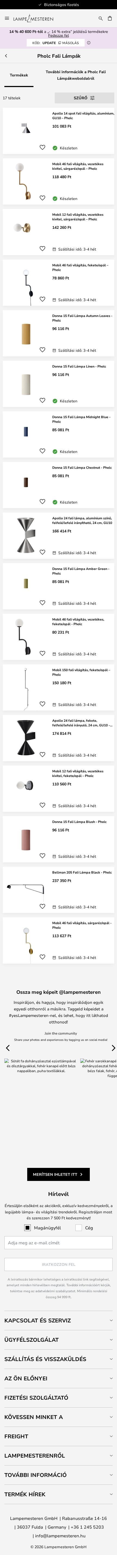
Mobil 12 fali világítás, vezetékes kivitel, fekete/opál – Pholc (77, 773)
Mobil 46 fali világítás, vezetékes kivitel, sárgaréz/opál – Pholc (77, 166)
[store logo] (36, 18)
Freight (16, 1436)
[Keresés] (100, 18)
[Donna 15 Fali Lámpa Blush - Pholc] (58, 839)
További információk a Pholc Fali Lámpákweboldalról (76, 75)
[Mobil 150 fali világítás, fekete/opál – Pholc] (58, 687)
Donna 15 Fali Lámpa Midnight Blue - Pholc (81, 419)
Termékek (19, 75)
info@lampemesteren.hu (60, 1535)
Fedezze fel (58, 35)
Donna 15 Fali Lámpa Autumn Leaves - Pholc (82, 317)
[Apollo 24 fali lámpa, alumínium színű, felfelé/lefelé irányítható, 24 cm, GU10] (58, 536)
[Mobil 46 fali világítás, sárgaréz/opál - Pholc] (58, 940)
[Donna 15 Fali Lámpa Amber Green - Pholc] (58, 586)
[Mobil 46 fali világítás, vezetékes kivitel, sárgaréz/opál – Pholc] (58, 181)
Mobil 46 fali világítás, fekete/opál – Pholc (80, 267)
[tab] (58, 1320)
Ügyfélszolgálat (31, 1339)
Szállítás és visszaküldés (45, 1359)
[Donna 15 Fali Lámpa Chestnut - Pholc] (58, 485)
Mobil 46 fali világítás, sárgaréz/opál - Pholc (82, 925)
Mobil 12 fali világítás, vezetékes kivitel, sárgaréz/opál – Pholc (77, 216)
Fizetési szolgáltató (36, 1397)
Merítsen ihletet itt (55, 1174)
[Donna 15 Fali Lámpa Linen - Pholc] (58, 384)
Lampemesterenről (34, 1455)
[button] (42, 147)
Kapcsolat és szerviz (37, 1320)
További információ (35, 1475)
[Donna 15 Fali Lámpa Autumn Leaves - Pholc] (58, 333)
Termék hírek (24, 1494)
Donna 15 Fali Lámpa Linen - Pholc (79, 366)
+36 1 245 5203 (87, 1527)
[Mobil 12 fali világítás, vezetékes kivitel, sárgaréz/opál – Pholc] (58, 232)
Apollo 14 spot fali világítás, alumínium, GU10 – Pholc (83, 115)
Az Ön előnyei (25, 1378)
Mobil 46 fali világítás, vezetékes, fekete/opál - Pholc (78, 621)
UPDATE (55, 43)
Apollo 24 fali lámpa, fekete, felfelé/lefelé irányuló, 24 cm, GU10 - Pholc (81, 722)
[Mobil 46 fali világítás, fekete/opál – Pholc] (58, 283)
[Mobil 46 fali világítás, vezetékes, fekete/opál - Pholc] (58, 637)
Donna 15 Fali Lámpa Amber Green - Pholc (80, 570)
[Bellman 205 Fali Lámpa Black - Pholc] (58, 890)
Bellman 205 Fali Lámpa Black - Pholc (82, 872)
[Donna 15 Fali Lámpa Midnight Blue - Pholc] (58, 434)
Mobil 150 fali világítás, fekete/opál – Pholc (81, 672)
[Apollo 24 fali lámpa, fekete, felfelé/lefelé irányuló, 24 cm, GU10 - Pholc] (58, 738)
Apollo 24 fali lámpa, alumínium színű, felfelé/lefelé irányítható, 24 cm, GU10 (82, 520)
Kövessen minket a (33, 1417)
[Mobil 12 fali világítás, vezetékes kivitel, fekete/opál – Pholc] (58, 789)
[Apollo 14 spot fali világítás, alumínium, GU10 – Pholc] (58, 131)
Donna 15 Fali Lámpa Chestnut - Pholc (82, 467)
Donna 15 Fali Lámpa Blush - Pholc (79, 821)
